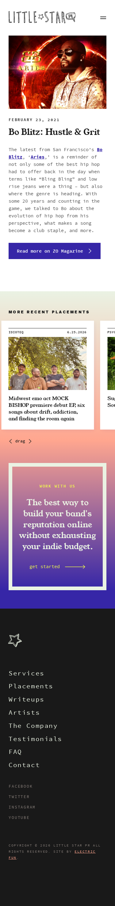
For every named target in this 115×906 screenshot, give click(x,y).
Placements (31, 687)
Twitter (19, 797)
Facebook (21, 786)
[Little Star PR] (42, 18)
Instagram (22, 807)
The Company (33, 726)
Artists (24, 713)
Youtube (19, 818)
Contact (24, 766)
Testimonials (35, 740)
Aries (37, 157)
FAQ (15, 752)
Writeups (26, 700)
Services (26, 674)
